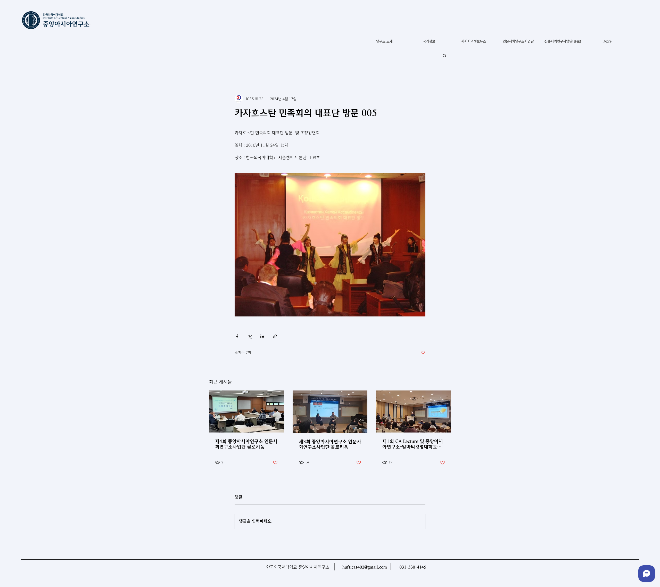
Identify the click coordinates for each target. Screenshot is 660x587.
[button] (429, 41)
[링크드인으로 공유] (262, 336)
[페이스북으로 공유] (237, 336)
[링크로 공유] (275, 336)
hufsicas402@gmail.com (364, 567)
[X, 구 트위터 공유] (249, 336)
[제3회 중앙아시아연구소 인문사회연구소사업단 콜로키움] (330, 411)
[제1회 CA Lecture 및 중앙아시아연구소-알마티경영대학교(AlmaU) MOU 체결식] (413, 411)
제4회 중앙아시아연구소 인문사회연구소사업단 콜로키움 (246, 444)
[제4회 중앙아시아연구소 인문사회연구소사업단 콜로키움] (246, 411)
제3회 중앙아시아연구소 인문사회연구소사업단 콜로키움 (330, 444)
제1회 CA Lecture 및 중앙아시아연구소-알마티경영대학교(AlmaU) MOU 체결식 (412, 444)
